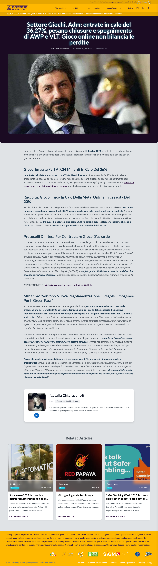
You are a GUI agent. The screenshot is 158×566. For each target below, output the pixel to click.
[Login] (143, 8)
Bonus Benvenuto (114, 8)
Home (9, 14)
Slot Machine (60, 8)
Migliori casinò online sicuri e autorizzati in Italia (68, 285)
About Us (81, 563)
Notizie (130, 8)
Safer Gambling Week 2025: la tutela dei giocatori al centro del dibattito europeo (127, 497)
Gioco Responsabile (127, 563)
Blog (16, 14)
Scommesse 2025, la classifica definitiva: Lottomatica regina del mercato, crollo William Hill (28, 497)
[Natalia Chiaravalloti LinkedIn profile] (36, 415)
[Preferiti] (137, 8)
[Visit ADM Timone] (53, 554)
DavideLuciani (15, 484)
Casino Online (94, 8)
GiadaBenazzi (64, 484)
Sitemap (113, 563)
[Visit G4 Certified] (137, 554)
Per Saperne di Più (17, 516)
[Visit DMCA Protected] (93, 554)
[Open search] (148, 8)
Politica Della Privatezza (97, 563)
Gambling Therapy (145, 563)
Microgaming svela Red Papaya (75, 495)
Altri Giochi (76, 8)
